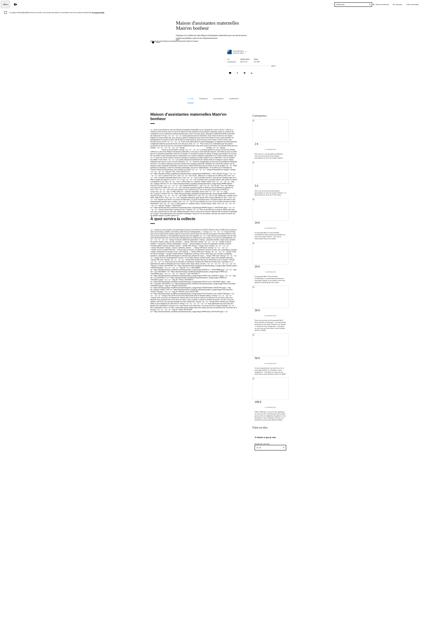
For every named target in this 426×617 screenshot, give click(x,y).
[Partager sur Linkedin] (251, 73)
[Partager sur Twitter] (244, 73)
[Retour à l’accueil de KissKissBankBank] (14, 4)
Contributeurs (234, 98)
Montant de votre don (262, 444)
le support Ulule (98, 12)
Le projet (190, 98)
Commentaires (218, 98)
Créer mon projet (412, 4)
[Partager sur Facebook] (237, 73)
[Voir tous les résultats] (370, 4)
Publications (203, 98)
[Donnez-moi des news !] (230, 73)
